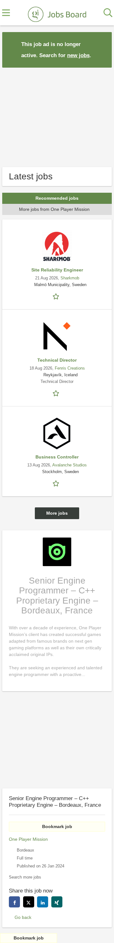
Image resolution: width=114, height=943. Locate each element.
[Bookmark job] (57, 296)
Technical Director (57, 360)
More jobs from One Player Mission (54, 209)
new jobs (78, 55)
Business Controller (57, 456)
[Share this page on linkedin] (42, 901)
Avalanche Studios (69, 465)
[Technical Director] (57, 336)
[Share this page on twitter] (28, 901)
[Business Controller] (57, 433)
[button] (102, 49)
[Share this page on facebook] (14, 901)
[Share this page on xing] (56, 901)
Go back (23, 917)
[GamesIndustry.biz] (57, 13)
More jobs (57, 513)
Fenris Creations (70, 368)
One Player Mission (28, 839)
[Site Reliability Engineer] (57, 246)
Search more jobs (25, 877)
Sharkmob (69, 278)
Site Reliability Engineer (57, 269)
